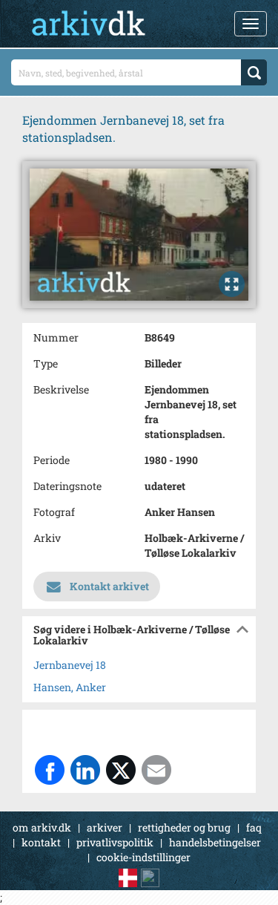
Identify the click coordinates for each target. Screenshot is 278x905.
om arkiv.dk (42, 827)
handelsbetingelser (215, 842)
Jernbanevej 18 (69, 665)
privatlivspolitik (114, 842)
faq (254, 827)
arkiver (104, 827)
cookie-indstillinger (143, 857)
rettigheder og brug (184, 827)
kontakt (41, 842)
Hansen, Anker (69, 687)
